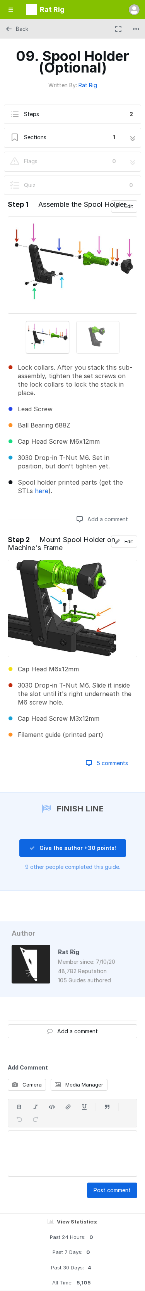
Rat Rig (87, 85)
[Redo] (35, 1119)
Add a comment (107, 519)
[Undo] (19, 1119)
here (41, 491)
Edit (128, 206)
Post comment (112, 1190)
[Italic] (35, 1107)
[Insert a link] (68, 1107)
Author (23, 933)
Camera (31, 1084)
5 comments (111, 763)
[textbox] (72, 1153)
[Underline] (84, 1107)
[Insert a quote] (107, 1107)
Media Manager (83, 1084)
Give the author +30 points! (77, 848)
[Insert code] (52, 1107)
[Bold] (19, 1107)
